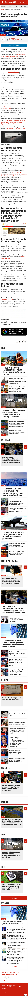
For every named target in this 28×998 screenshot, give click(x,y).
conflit (3, 603)
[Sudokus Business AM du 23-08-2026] (4, 711)
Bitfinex (15, 176)
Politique (15, 6)
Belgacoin (13, 172)
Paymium (22, 174)
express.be (12, 38)
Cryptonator (4, 124)
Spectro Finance (12, 124)
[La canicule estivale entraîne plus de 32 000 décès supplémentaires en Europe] (14, 352)
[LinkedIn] (8, 977)
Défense (3, 384)
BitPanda (13, 174)
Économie (9, 6)
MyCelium (21, 107)
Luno (6, 120)
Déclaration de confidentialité (9, 974)
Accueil (2, 9)
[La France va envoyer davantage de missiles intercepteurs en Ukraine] (4, 749)
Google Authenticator (7, 299)
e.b (3, 39)
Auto (3, 514)
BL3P (17, 174)
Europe (3, 666)
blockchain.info (7, 108)
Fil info (20, 6)
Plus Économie (18, 966)
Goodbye (4, 988)
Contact (4, 973)
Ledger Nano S (9, 128)
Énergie (3, 427)
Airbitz (7, 122)
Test (3, 882)
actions (3, 407)
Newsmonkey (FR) (16, 987)
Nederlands (4, 981)
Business (3, 485)
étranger (4, 392)
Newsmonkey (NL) (6, 987)
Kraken (10, 176)
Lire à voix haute (14, 45)
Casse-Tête (4, 717)
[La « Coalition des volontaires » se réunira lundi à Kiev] (4, 616)
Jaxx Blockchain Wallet (16, 122)
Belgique (3, 6)
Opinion (3, 695)
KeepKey (17, 128)
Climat (3, 364)
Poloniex (3, 258)
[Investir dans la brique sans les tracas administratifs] (12, 684)
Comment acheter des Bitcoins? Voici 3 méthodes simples (12, 218)
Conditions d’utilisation (13, 973)
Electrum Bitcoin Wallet (15, 120)
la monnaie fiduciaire (13, 72)
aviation (3, 435)
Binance (12, 107)
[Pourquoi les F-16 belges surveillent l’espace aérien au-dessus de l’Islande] (4, 429)
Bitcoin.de (7, 174)
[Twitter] (5, 977)
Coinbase (6, 107)
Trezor (24, 128)
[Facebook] (3, 977)
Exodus (16, 107)
